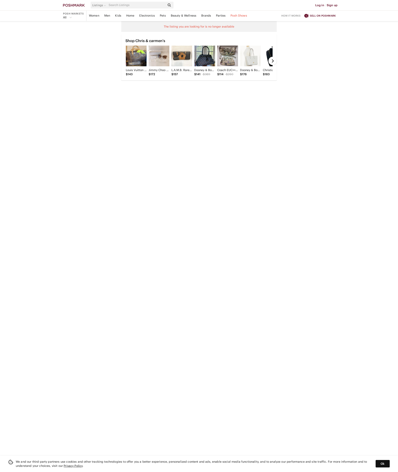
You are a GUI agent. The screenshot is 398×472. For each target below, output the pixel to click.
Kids (118, 15)
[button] (99, 5)
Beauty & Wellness (184, 15)
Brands (206, 15)
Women (94, 15)
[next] (272, 61)
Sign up (332, 5)
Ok (383, 464)
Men (107, 15)
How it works (291, 15)
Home (130, 15)
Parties (221, 15)
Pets (163, 15)
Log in (319, 5)
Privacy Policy (73, 466)
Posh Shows (239, 15)
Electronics (147, 15)
